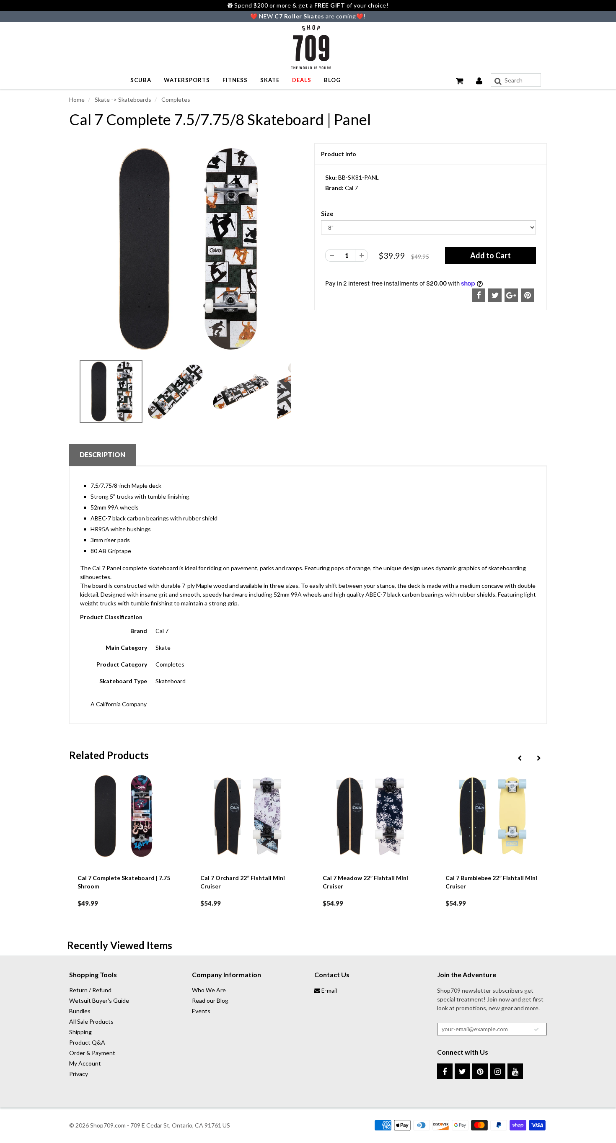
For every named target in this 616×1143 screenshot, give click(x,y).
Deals (301, 80)
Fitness (235, 80)
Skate (270, 80)
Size (327, 213)
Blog (332, 80)
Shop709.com (108, 1125)
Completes (175, 99)
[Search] (498, 81)
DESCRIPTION (102, 454)
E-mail (328, 990)
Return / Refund (90, 990)
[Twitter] (462, 1071)
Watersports (187, 80)
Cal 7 (351, 187)
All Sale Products (91, 1021)
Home (77, 99)
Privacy (78, 1073)
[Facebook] (445, 1071)
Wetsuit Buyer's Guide (99, 1000)
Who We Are (209, 990)
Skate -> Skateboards (122, 99)
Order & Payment (92, 1052)
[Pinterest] (480, 1071)
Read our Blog (210, 1000)
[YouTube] (515, 1071)
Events (201, 1010)
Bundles (80, 1010)
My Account (85, 1063)
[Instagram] (497, 1071)
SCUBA (140, 80)
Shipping (80, 1031)
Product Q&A (87, 1042)
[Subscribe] (536, 1029)
